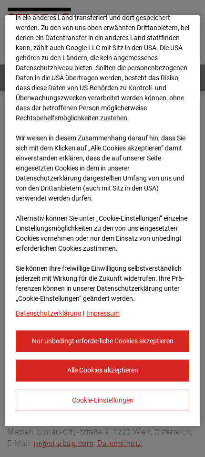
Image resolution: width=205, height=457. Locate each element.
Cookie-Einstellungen (102, 400)
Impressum (103, 313)
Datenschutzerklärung (49, 313)
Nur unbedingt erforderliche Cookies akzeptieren (103, 341)
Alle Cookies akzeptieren (102, 370)
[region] (102, 220)
